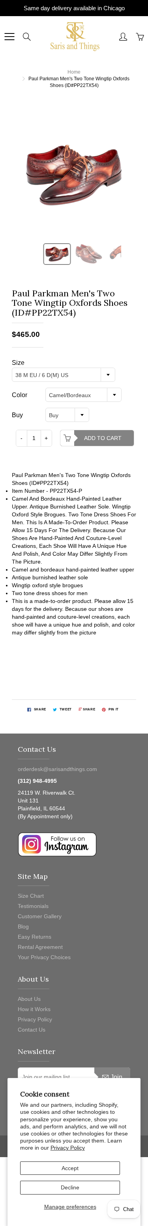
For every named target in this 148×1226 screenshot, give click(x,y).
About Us (29, 999)
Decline (70, 1187)
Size (18, 362)
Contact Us (31, 1029)
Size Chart (31, 896)
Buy (17, 415)
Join (116, 1077)
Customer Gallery (40, 916)
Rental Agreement (40, 947)
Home (74, 72)
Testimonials (33, 906)
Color (19, 395)
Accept (70, 1168)
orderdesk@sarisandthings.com (57, 769)
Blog (23, 926)
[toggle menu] (9, 37)
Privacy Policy (68, 1148)
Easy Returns (34, 937)
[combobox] (63, 375)
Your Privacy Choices (44, 957)
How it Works (34, 1009)
